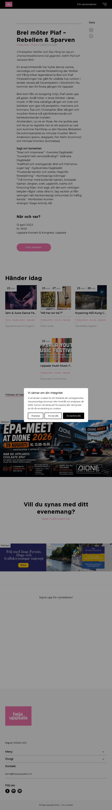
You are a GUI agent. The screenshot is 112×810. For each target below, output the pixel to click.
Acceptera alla (73, 415)
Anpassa (35, 415)
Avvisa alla (53, 415)
